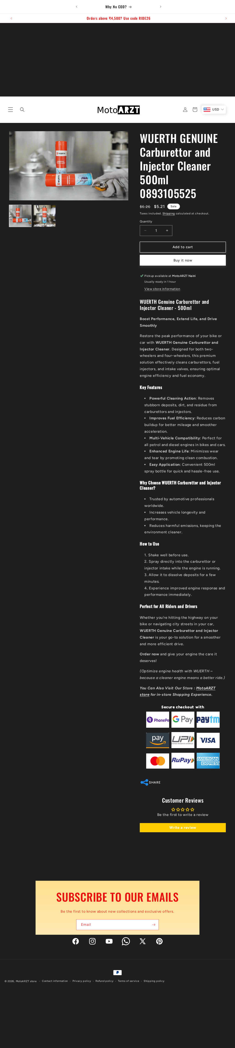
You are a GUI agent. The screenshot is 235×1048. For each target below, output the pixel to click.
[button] (10, 110)
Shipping (168, 213)
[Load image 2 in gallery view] (45, 216)
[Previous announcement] (77, 6)
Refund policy (104, 981)
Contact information (55, 981)
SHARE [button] (154, 782)
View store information (162, 289)
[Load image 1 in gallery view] (20, 216)
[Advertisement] (117, 57)
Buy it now (182, 260)
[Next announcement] (161, 6)
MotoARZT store (26, 981)
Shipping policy (154, 981)
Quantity (146, 221)
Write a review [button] (182, 827)
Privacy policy (82, 981)
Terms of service (128, 981)
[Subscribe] (153, 924)
